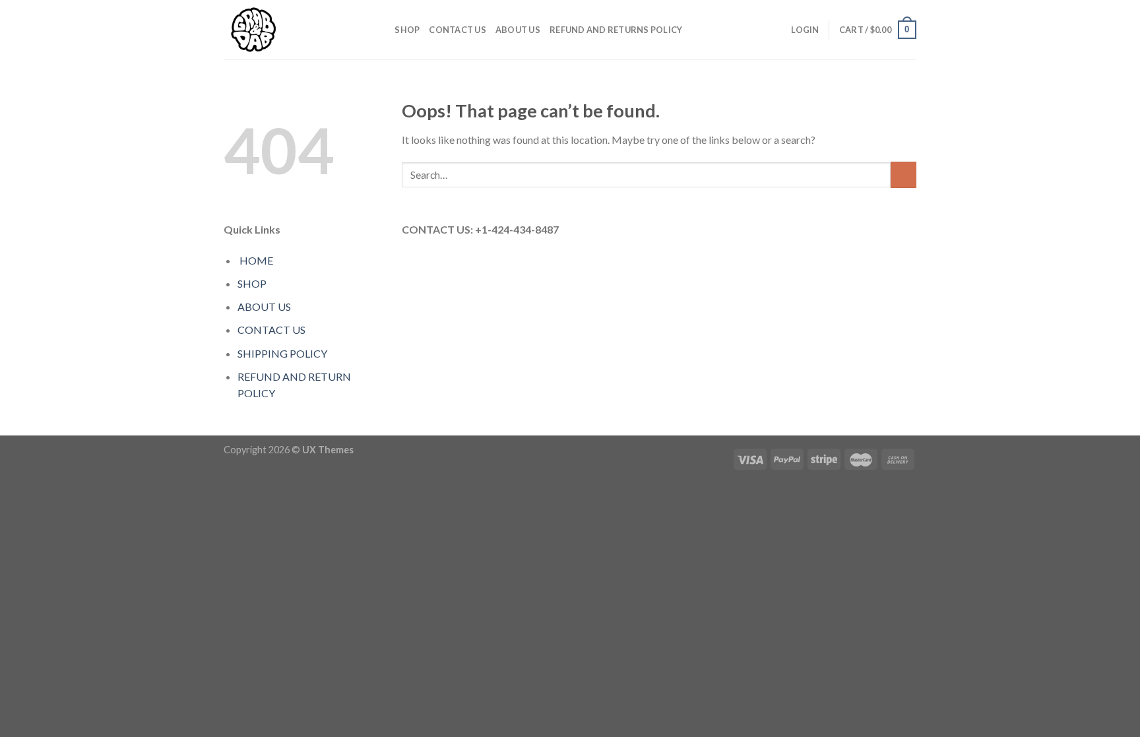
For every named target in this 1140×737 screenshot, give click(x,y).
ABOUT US (517, 29)
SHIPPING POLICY (282, 353)
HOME (256, 260)
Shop (407, 29)
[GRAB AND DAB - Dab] (290, 29)
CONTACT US (457, 29)
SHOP (252, 283)
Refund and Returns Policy (616, 29)
